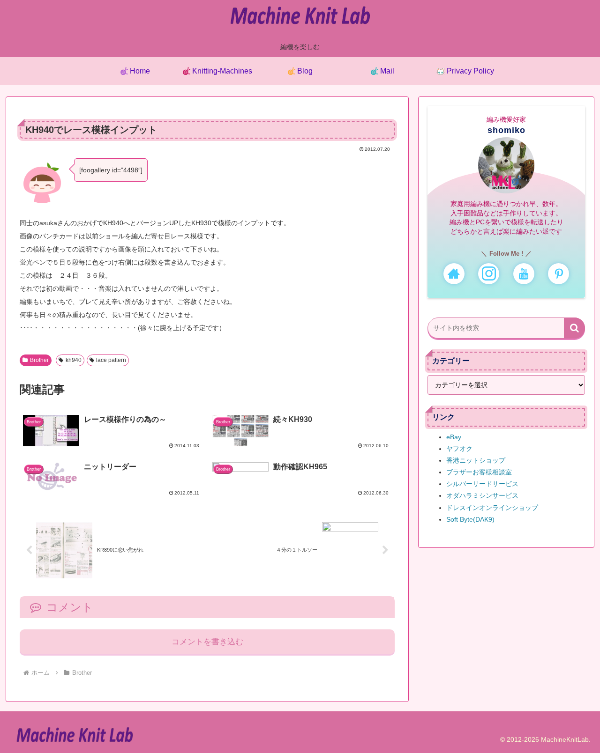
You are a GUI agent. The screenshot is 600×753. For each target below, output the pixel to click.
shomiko (506, 130)
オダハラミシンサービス (482, 495)
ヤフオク (459, 448)
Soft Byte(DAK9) (470, 519)
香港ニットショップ (475, 460)
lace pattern (111, 360)
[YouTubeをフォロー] (523, 273)
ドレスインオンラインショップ (492, 507)
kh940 (74, 360)
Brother (39, 360)
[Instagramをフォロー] (488, 273)
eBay (453, 437)
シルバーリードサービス (482, 483)
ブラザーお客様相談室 (479, 472)
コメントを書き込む (207, 641)
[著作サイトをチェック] (454, 273)
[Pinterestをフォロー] (558, 273)
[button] (574, 328)
